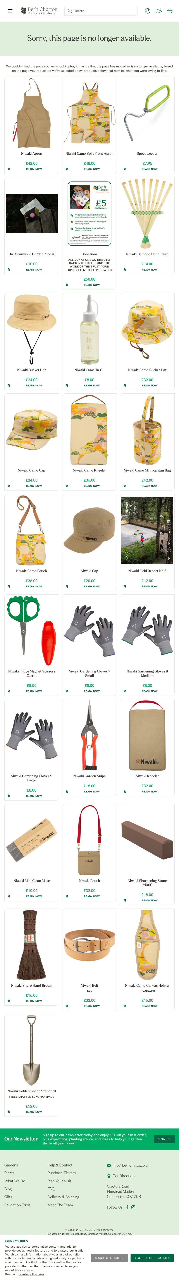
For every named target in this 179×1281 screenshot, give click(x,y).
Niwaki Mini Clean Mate (32, 881)
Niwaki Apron (31, 154)
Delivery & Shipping (63, 1197)
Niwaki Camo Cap (31, 470)
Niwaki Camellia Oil (89, 370)
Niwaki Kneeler (147, 776)
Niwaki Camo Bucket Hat (147, 370)
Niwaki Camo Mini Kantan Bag (147, 470)
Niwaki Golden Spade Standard (31, 1091)
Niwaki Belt (89, 986)
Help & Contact (60, 1166)
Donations (89, 254)
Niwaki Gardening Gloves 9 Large (31, 778)
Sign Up (164, 1139)
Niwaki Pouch (89, 881)
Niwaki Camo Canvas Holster (147, 986)
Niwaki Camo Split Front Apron (89, 154)
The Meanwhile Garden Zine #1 (31, 254)
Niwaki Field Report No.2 (147, 571)
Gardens (11, 1166)
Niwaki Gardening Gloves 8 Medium (147, 673)
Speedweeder (147, 154)
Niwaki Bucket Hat (31, 370)
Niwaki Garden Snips (89, 776)
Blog (8, 1189)
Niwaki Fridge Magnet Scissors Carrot (31, 673)
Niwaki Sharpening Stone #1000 (147, 883)
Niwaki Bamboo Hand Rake (147, 254)
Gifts (8, 1197)
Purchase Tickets (62, 1173)
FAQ (51, 1189)
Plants (9, 1173)
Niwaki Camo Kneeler (89, 470)
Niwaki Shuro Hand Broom (31, 986)
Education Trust (17, 1205)
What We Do (14, 1181)
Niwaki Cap (89, 571)
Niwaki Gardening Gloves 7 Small (89, 673)
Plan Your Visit (59, 1181)
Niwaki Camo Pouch (31, 571)
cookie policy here (31, 1274)
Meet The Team (60, 1205)
